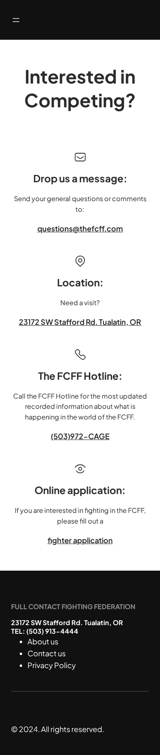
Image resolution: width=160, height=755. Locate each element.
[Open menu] (16, 20)
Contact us (46, 653)
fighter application (80, 540)
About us (42, 641)
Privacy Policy (51, 665)
